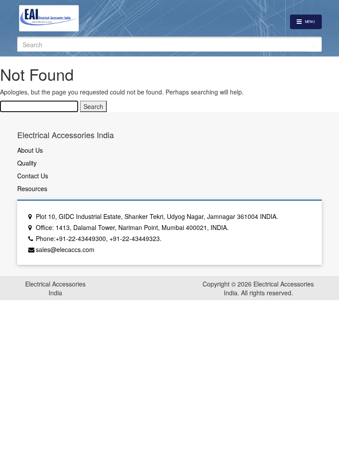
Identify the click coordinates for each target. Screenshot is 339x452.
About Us (30, 150)
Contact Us (32, 175)
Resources (32, 188)
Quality (27, 162)
